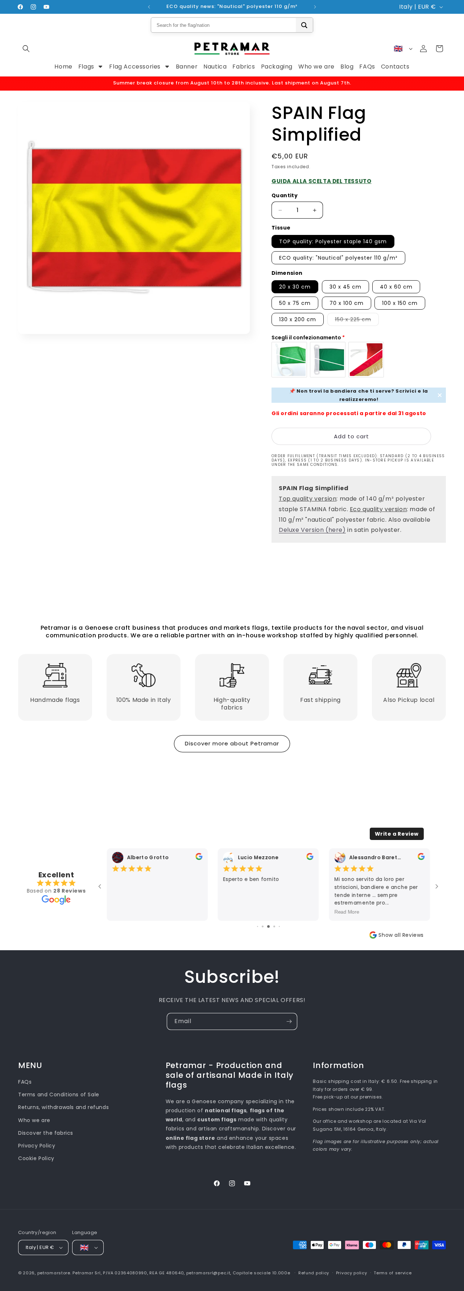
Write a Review (397, 833)
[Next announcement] (315, 7)
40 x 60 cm (396, 286)
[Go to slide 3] (257, 926)
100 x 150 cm (400, 303)
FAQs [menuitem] (367, 66)
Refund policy (313, 1273)
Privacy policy (351, 1273)
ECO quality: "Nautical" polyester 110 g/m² (338, 257)
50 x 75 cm (295, 303)
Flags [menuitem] (86, 66)
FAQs (25, 1081)
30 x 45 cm (345, 286)
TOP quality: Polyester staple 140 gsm (333, 241)
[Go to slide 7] (279, 926)
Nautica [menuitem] (215, 66)
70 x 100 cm (347, 303)
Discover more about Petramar (232, 743)
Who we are (34, 1120)
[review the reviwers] (198, 858)
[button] (26, 49)
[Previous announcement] (149, 7)
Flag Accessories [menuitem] (135, 66)
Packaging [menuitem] (277, 66)
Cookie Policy (36, 1158)
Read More (346, 912)
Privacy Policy (36, 1145)
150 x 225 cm (357, 320)
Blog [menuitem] (346, 66)
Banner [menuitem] (187, 66)
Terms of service (392, 1273)
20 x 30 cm (295, 286)
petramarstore (53, 1273)
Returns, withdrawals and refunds (63, 1107)
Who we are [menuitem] (316, 66)
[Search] (304, 25)
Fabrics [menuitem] (243, 66)
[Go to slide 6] (274, 926)
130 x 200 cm (297, 319)
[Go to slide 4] (263, 926)
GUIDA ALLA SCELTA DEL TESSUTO (321, 181)
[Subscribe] (289, 1021)
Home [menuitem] (63, 66)
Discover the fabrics (45, 1133)
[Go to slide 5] (268, 926)
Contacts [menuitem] (395, 66)
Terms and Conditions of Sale (58, 1094)
